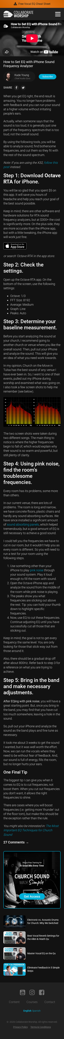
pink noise (36, 570)
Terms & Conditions (40, 1027)
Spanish (36, 1010)
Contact (49, 1002)
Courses (32, 1002)
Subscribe (47, 76)
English (27, 1010)
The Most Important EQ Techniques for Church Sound (31, 830)
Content (14, 1002)
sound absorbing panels (23, 524)
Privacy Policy (20, 1027)
